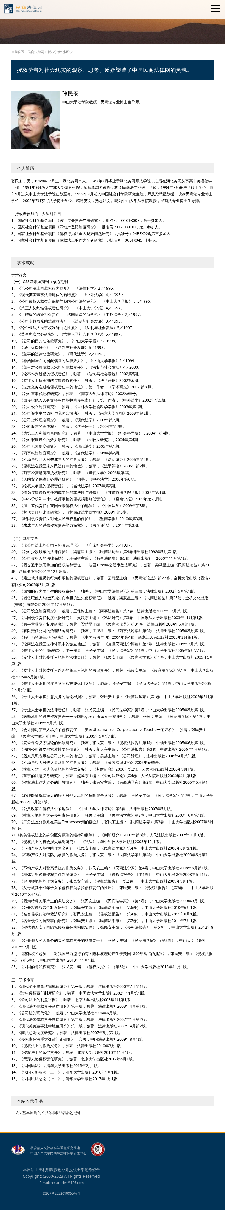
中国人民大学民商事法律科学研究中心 (58, 1153)
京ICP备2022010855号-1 (61, 1193)
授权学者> (55, 51)
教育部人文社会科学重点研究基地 (55, 1148)
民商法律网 (36, 51)
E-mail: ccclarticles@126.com (61, 1182)
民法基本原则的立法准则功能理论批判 (47, 1112)
